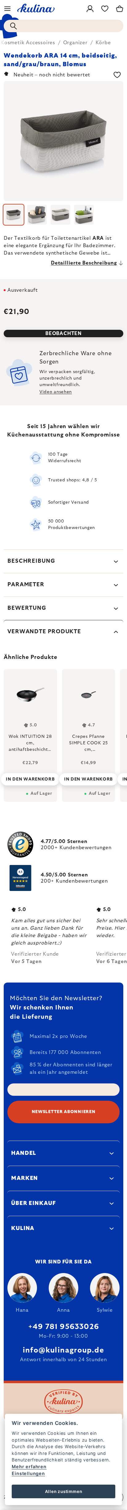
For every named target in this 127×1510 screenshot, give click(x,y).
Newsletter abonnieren (64, 1112)
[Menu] (7, 8)
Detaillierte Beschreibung (84, 262)
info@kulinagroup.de (63, 1350)
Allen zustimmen (63, 1491)
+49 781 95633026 (63, 1327)
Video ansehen (55, 392)
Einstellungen (28, 1473)
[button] (30, 777)
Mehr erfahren (29, 1466)
